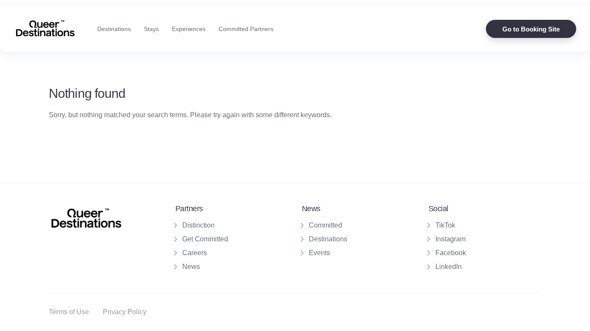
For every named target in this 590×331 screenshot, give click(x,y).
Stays (151, 28)
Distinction (198, 225)
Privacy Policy (124, 311)
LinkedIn (448, 266)
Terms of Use (69, 311)
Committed (325, 225)
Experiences (189, 28)
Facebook (450, 252)
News (191, 266)
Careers (194, 252)
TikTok (445, 225)
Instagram (450, 239)
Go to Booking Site (531, 29)
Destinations (114, 28)
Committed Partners (246, 28)
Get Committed (205, 239)
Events (319, 252)
